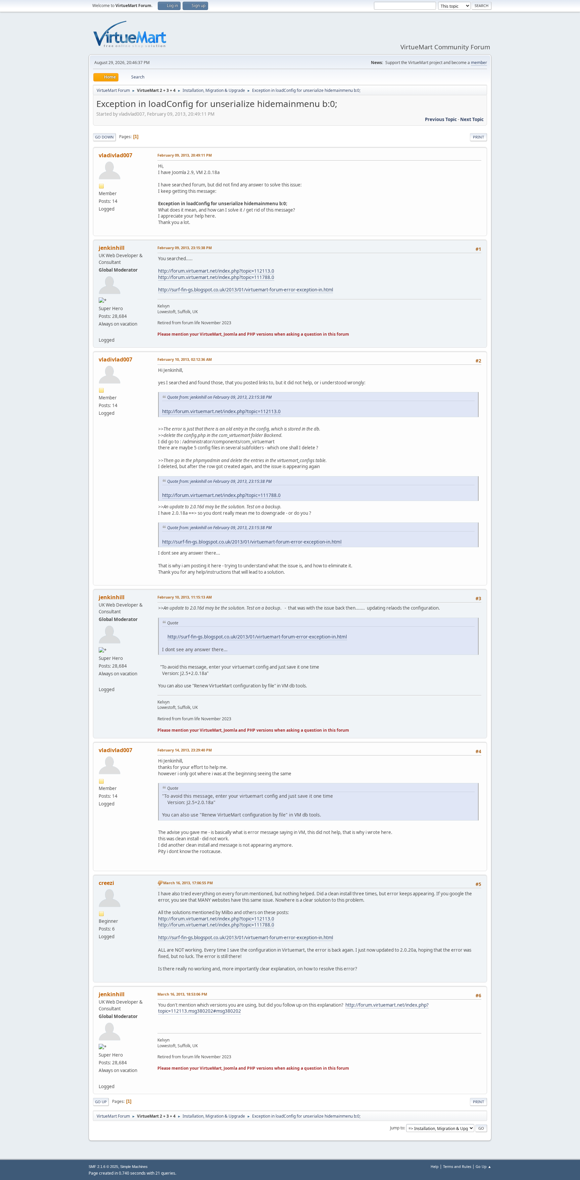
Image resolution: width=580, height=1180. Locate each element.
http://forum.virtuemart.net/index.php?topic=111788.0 (216, 277)
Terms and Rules (457, 1166)
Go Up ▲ (483, 1166)
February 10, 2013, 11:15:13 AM (184, 597)
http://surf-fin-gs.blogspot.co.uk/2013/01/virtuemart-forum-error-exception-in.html (245, 290)
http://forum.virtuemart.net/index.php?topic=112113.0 (216, 271)
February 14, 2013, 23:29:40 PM (184, 749)
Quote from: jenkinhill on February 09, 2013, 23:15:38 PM (219, 397)
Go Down (104, 136)
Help (435, 1166)
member (479, 62)
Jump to (397, 1128)
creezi (106, 883)
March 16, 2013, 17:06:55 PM (188, 882)
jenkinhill (112, 247)
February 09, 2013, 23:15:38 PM (184, 247)
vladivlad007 (115, 155)
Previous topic (441, 119)
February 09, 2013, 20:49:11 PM (184, 155)
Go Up (101, 1101)
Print (478, 136)
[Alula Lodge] (101, 332)
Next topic (472, 119)
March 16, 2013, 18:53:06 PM (182, 994)
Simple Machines (134, 1167)
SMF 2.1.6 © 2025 (103, 1167)
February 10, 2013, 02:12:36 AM (184, 359)
